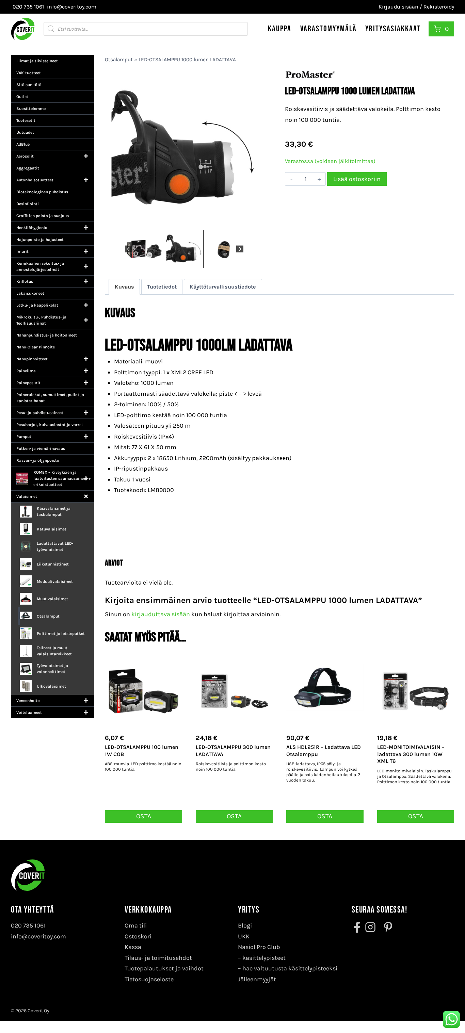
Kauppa (279, 29)
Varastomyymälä (328, 29)
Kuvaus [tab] (124, 286)
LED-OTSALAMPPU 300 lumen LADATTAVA (233, 750)
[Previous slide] (128, 248)
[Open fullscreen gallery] (256, 221)
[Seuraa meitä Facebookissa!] (358, 927)
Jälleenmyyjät (257, 979)
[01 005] (248, 149)
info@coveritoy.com (38, 936)
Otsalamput (119, 59)
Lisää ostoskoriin (357, 179)
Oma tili (136, 925)
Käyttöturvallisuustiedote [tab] (223, 286)
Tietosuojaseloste (149, 979)
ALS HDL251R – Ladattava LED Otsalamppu (323, 750)
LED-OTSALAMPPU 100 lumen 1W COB (141, 750)
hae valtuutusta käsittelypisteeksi (289, 968)
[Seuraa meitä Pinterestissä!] (386, 927)
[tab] (178, 221)
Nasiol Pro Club (259, 947)
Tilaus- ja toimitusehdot (158, 958)
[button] (144, 249)
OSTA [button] (143, 816)
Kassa (133, 947)
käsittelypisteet (264, 958)
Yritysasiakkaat (393, 29)
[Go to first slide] (239, 248)
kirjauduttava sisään (160, 614)
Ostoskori (138, 936)
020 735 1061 (28, 925)
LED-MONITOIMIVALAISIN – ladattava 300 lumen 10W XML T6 (410, 754)
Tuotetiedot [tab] (162, 286)
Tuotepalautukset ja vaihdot (164, 968)
